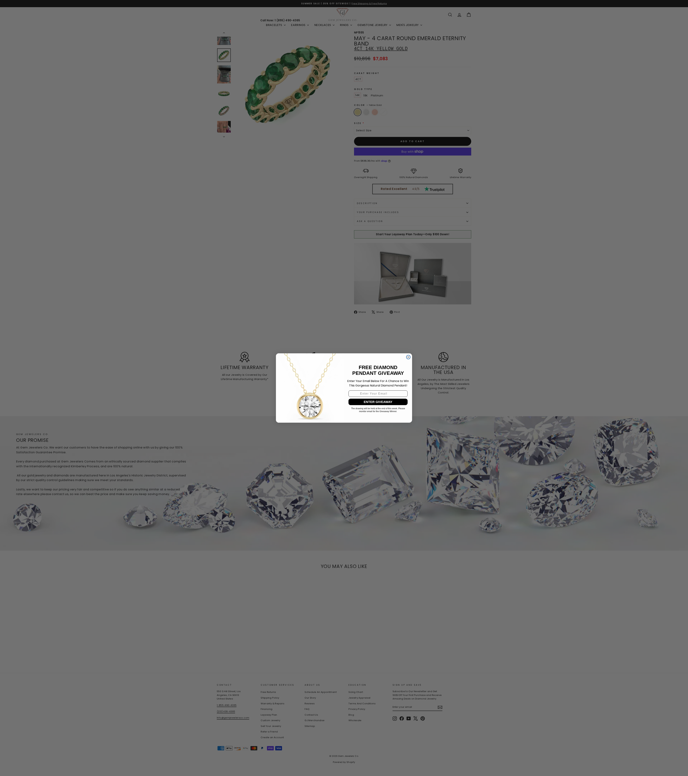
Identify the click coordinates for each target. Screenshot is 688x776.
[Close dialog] (408, 357)
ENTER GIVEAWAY (378, 402)
